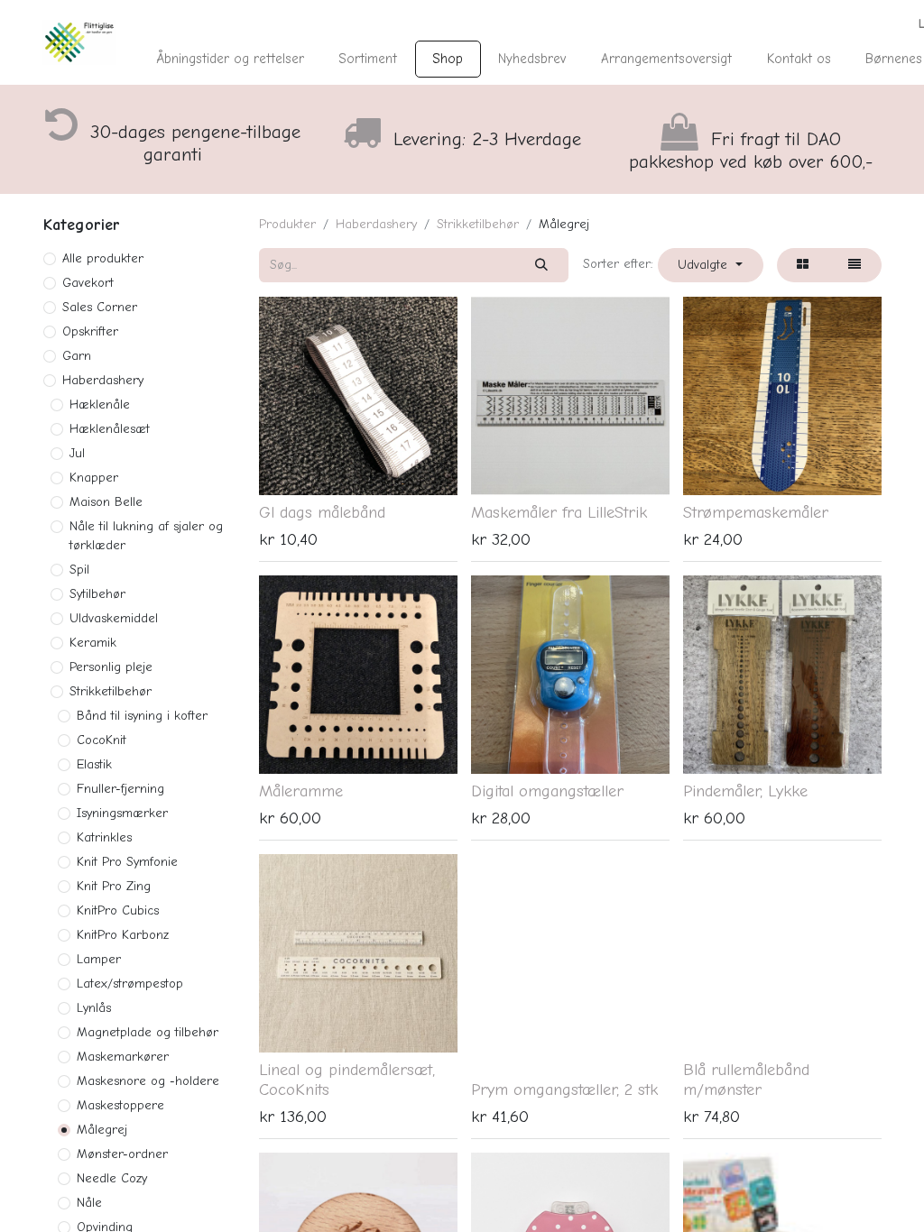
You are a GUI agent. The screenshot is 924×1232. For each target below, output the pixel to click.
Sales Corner (99, 307)
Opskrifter (90, 331)
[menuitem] (229, 59)
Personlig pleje (110, 667)
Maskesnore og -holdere (148, 1081)
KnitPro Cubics (118, 910)
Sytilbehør (97, 594)
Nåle (89, 1202)
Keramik (92, 642)
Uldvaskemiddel (113, 618)
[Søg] (541, 264)
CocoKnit (101, 740)
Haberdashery (102, 380)
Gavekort (88, 282)
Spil (79, 569)
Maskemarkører (123, 1056)
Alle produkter (102, 258)
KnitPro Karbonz (123, 934)
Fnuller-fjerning (120, 788)
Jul (77, 453)
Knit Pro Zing (114, 886)
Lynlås (94, 1008)
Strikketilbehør (110, 691)
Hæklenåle (99, 404)
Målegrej (102, 1129)
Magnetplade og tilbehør (147, 1032)
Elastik (94, 764)
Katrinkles (104, 837)
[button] (710, 264)
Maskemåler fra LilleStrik (559, 512)
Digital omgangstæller (547, 791)
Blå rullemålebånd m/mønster (746, 1079)
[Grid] (803, 264)
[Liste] (855, 264)
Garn (76, 355)
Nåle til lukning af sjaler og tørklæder (146, 536)
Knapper (93, 477)
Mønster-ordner (122, 1154)
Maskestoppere (120, 1105)
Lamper (99, 959)
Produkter (287, 224)
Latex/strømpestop (130, 983)
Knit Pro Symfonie (127, 861)
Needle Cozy (112, 1178)
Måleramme (301, 791)
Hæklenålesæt (109, 429)
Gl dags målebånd (322, 512)
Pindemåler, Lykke (745, 791)
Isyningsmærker (122, 813)
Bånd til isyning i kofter (142, 715)
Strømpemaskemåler (755, 512)
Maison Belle (106, 502)
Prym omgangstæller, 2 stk (564, 1089)
